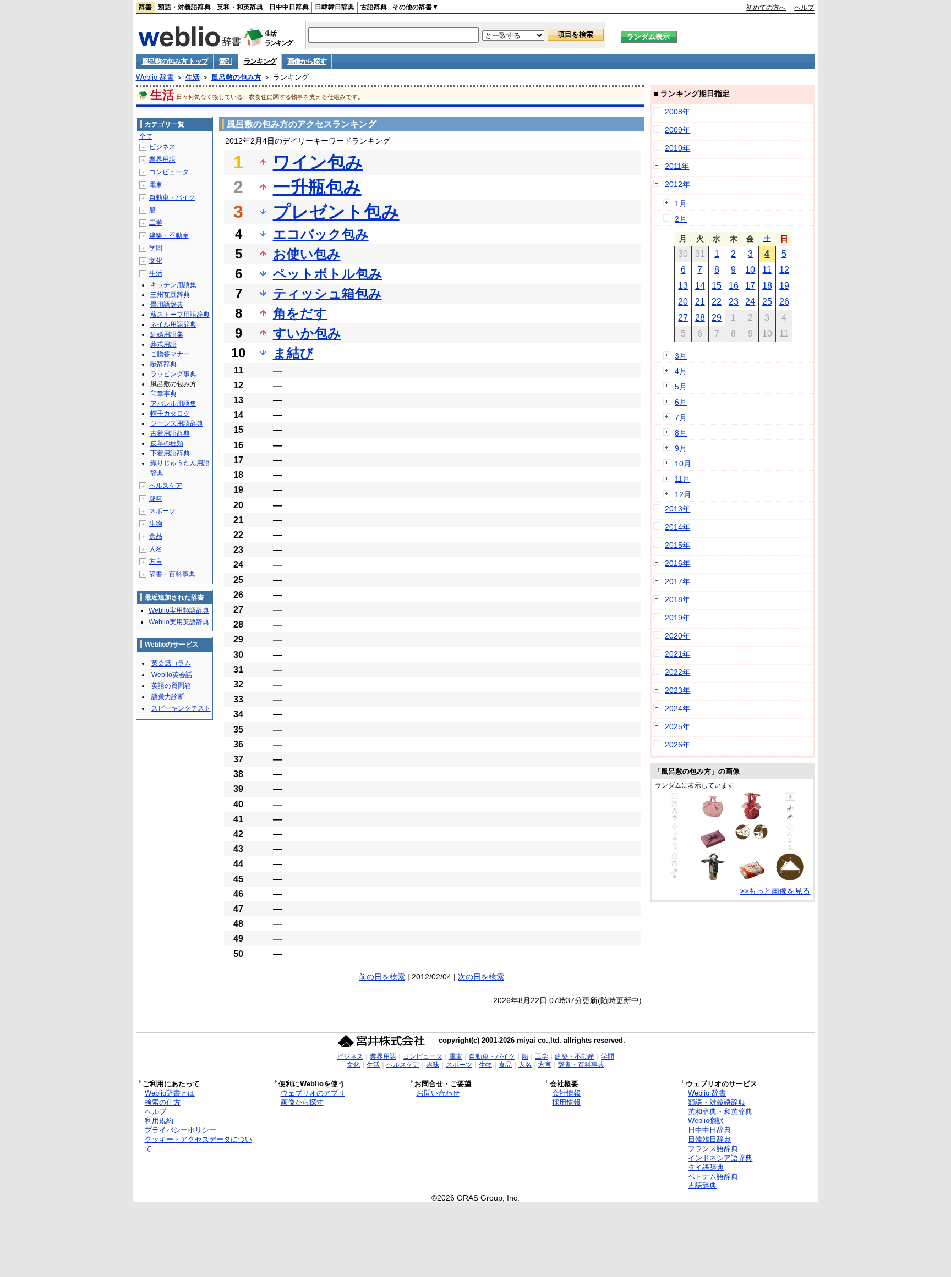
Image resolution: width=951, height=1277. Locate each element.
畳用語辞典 (166, 305)
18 (767, 285)
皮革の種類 (166, 443)
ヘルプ (804, 8)
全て (145, 136)
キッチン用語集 (173, 285)
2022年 (677, 672)
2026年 (677, 744)
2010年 (677, 148)
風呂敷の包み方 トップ (175, 61)
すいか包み (307, 333)
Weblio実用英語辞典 (179, 622)
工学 (155, 223)
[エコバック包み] (674, 817)
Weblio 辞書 (155, 77)
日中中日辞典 (289, 7)
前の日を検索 (382, 976)
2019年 (677, 617)
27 (683, 317)
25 (767, 301)
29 (717, 317)
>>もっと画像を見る (775, 891)
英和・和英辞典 (240, 7)
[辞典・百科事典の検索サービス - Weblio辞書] (189, 43)
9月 (681, 448)
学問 (155, 248)
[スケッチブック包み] (790, 847)
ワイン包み (318, 162)
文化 (155, 261)
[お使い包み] (712, 847)
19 (784, 285)
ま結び (293, 352)
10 (750, 269)
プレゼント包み (336, 212)
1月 (681, 203)
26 (784, 301)
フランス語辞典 (713, 1148)
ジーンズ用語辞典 (176, 423)
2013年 (677, 508)
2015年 (677, 545)
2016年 (677, 563)
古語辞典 (373, 7)
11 (767, 269)
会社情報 (566, 1093)
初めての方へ (766, 8)
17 (750, 285)
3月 (681, 355)
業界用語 (162, 159)
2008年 (677, 111)
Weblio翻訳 (706, 1120)
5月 (681, 386)
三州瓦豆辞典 (170, 295)
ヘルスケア (165, 485)
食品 (155, 536)
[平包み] (675, 847)
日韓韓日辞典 (334, 7)
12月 (683, 494)
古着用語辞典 (170, 433)
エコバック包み (321, 234)
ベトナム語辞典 (713, 1177)
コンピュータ (169, 172)
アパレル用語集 (173, 404)
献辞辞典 (163, 364)
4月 (681, 371)
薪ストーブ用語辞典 (180, 314)
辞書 (145, 7)
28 (700, 317)
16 (734, 285)
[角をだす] (751, 837)
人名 (155, 549)
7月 (681, 417)
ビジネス (162, 147)
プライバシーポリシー (180, 1130)
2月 (681, 218)
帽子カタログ (170, 413)
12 (784, 269)
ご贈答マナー (170, 354)
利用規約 (159, 1120)
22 (717, 301)
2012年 (677, 184)
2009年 (677, 129)
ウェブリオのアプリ (313, 1093)
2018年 (677, 599)
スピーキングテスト (181, 708)
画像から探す (306, 61)
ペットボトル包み (327, 273)
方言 (155, 561)
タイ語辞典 (706, 1167)
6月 (681, 402)
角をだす (300, 313)
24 (750, 301)
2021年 (677, 653)
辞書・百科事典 (172, 574)
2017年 (677, 581)
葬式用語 (163, 344)
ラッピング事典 (173, 374)
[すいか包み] (751, 817)
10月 (683, 463)
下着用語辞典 (170, 453)
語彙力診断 (167, 697)
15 (717, 285)
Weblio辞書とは (170, 1093)
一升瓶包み (317, 187)
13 (683, 285)
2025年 (677, 726)
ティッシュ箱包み (327, 293)
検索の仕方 (163, 1102)
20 (683, 301)
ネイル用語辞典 (173, 324)
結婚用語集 (166, 334)
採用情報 (566, 1102)
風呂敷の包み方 (236, 77)
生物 (155, 523)
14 (700, 285)
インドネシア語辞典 (720, 1158)
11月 (682, 479)
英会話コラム (171, 663)
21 (700, 301)
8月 (681, 432)
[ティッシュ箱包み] (790, 817)
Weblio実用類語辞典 (179, 610)
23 (734, 301)
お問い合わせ (438, 1093)
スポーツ (162, 511)
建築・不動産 (169, 235)
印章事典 (163, 394)
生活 (192, 77)
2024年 (677, 708)
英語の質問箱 (171, 686)
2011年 (677, 166)
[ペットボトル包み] (674, 877)
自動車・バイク (172, 197)
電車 (155, 185)
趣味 (155, 498)
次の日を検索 (481, 976)
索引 (225, 61)
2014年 (677, 526)
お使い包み (307, 253)
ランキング (260, 61)
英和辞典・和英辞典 (720, 1112)
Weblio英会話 (171, 675)
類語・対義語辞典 (184, 7)
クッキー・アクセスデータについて (198, 1144)
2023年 (677, 690)
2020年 (677, 635)
